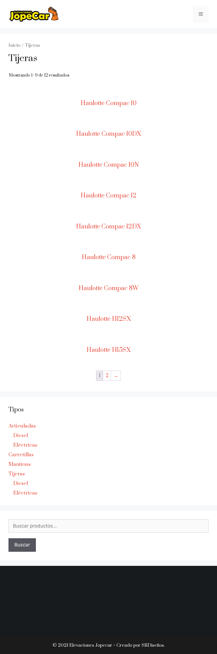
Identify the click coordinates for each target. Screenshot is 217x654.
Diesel (20, 435)
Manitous (19, 464)
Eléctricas (25, 445)
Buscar (22, 545)
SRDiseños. (153, 645)
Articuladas (22, 426)
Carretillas (21, 454)
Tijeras (16, 474)
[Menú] (201, 14)
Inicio (14, 45)
